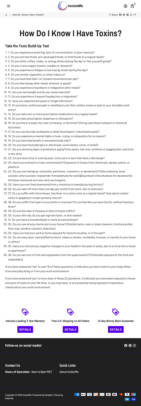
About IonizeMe (69, 371)
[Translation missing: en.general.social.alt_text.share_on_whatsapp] (131, 14)
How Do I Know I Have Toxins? (28, 14)
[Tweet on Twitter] (124, 14)
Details (25, 329)
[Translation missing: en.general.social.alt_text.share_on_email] (135, 14)
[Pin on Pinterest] (127, 14)
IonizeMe (27, 395)
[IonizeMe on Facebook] (125, 345)
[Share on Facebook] (120, 14)
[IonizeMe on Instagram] (134, 345)
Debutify (9, 398)
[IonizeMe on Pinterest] (130, 345)
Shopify (48, 395)
